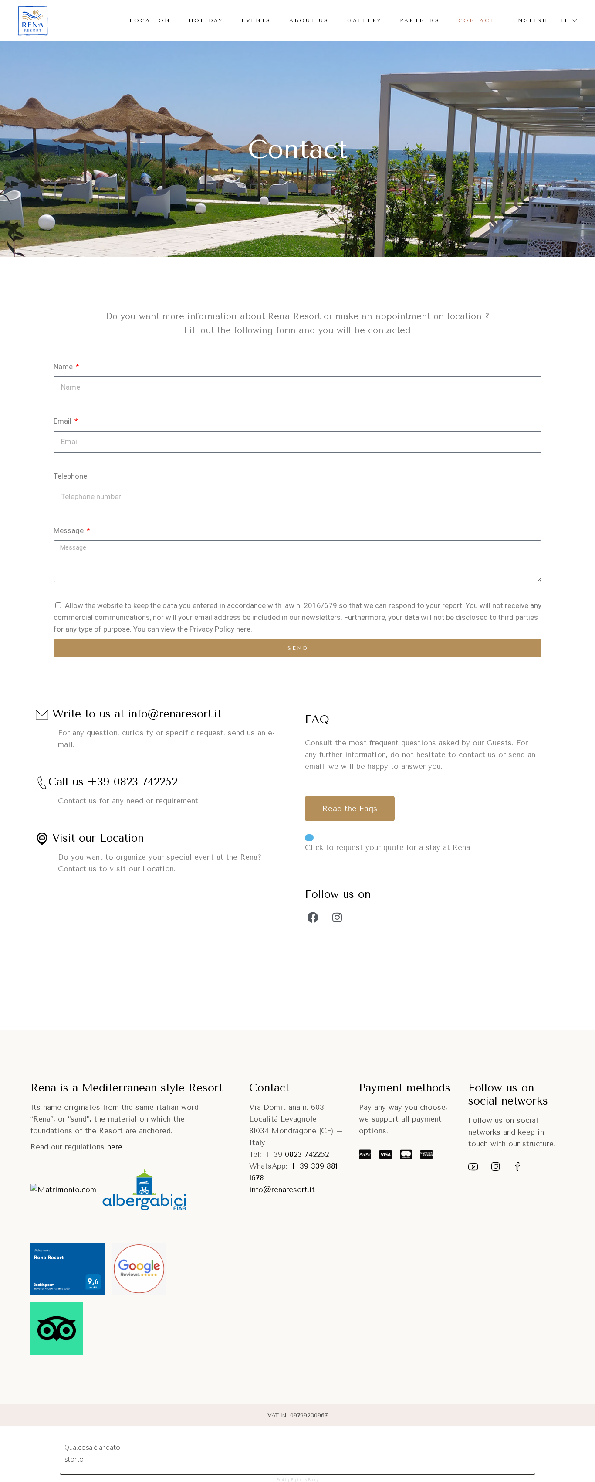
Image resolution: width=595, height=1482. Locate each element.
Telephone (70, 476)
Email (63, 421)
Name (64, 366)
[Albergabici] (144, 1190)
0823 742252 (305, 1154)
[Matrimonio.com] (63, 1190)
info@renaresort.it (174, 713)
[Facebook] (313, 917)
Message (69, 530)
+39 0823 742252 (132, 781)
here (114, 1146)
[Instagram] (337, 917)
